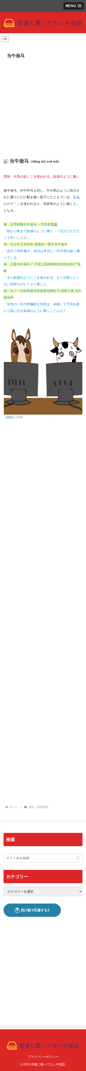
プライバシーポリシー (43, 1056)
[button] (78, 858)
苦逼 (54, 224)
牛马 (76, 197)
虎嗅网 (9, 417)
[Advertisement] (43, 105)
